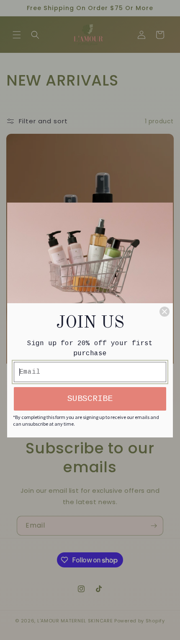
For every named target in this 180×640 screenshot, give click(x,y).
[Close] (164, 312)
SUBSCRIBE (90, 398)
